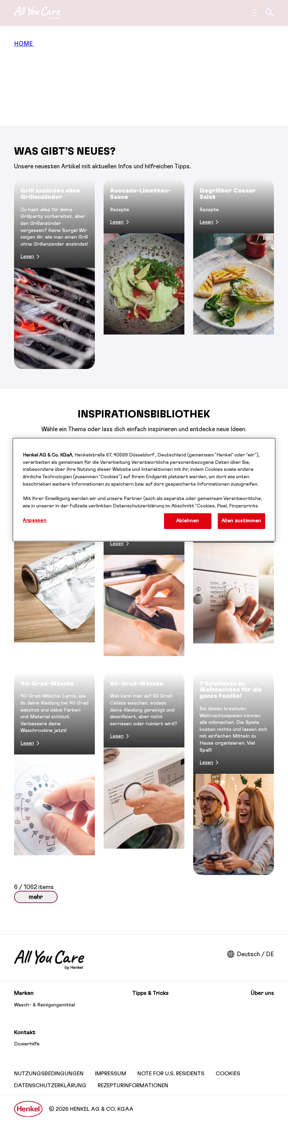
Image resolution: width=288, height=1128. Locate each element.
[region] (144, 489)
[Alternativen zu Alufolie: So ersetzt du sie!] (54, 561)
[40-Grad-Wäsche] (54, 773)
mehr (36, 897)
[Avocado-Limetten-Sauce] (144, 274)
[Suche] (270, 12)
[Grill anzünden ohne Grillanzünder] (54, 274)
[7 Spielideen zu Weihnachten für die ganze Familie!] (233, 773)
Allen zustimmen (241, 520)
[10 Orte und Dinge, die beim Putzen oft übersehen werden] (144, 561)
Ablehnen (187, 520)
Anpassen (35, 520)
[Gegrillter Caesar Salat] (233, 274)
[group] (144, 274)
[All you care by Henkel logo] (37, 12)
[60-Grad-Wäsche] (144, 773)
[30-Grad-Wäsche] (233, 561)
